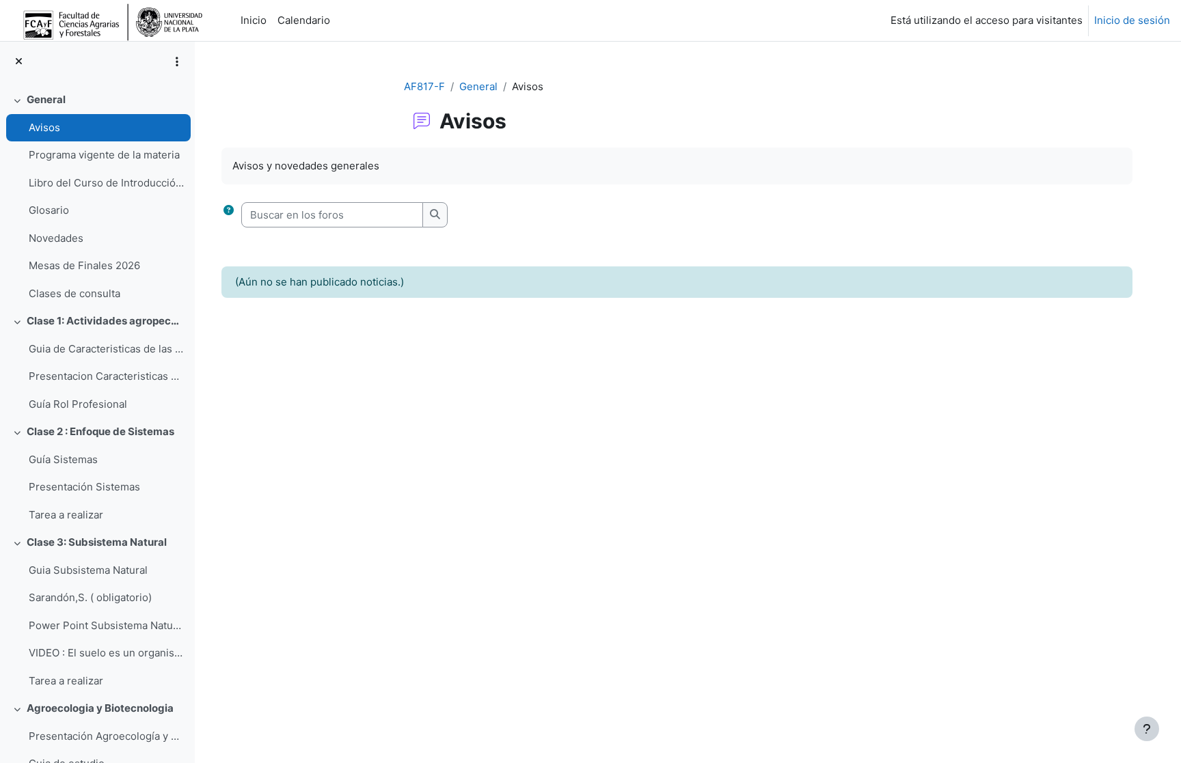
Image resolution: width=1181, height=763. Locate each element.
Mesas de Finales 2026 (84, 265)
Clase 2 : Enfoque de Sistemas (100, 431)
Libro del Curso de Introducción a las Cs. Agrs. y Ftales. (106, 182)
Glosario (49, 210)
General (46, 99)
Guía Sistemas (63, 459)
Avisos (44, 127)
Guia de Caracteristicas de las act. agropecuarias (106, 348)
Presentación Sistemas (84, 486)
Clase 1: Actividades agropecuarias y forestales (106, 320)
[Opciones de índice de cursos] (177, 61)
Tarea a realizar (66, 514)
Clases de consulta (74, 293)
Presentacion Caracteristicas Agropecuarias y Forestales (106, 376)
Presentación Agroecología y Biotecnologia (106, 736)
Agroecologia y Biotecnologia (100, 708)
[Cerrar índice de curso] (18, 61)
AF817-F (424, 86)
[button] (228, 214)
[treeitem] (97, 196)
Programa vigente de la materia (104, 154)
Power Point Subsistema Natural (106, 625)
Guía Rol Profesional (78, 404)
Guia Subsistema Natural (88, 570)
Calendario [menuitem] (303, 20)
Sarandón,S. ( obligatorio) (90, 597)
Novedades (56, 238)
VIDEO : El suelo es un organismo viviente (106, 652)
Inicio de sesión (1132, 20)
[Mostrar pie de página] (1147, 729)
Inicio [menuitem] (254, 20)
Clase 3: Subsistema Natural (97, 542)
